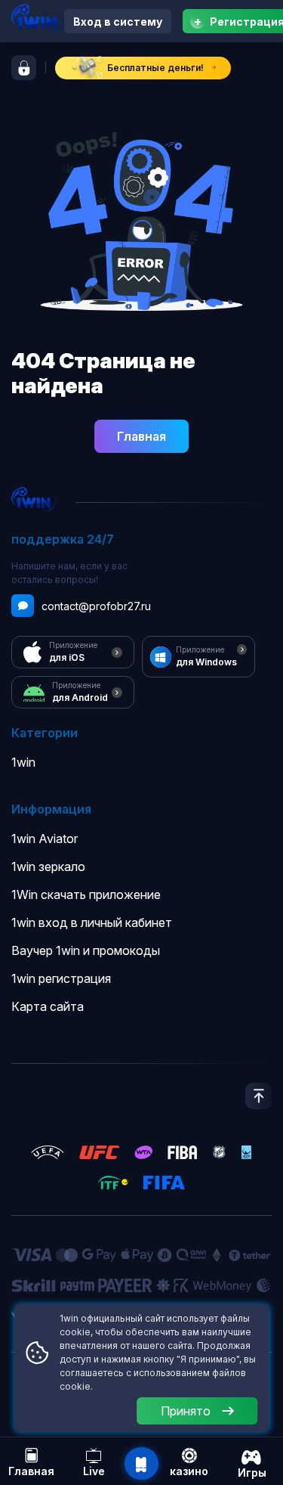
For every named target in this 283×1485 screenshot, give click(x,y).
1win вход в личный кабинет (91, 922)
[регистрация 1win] (23, 67)
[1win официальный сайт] (37, 19)
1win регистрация (61, 978)
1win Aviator (44, 838)
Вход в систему (117, 21)
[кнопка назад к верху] (258, 1096)
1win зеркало (48, 866)
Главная (141, 436)
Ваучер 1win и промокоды (85, 950)
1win (23, 762)
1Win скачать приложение (86, 894)
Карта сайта (47, 1006)
